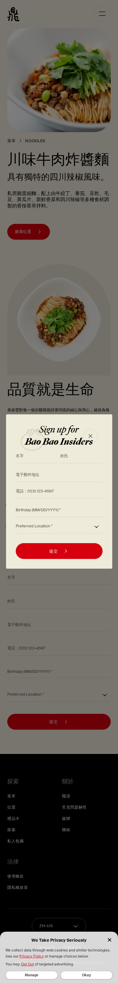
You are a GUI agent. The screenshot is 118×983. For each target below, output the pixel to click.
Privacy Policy (31, 956)
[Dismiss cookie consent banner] (109, 940)
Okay (86, 975)
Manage (31, 975)
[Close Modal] (90, 436)
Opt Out (27, 964)
